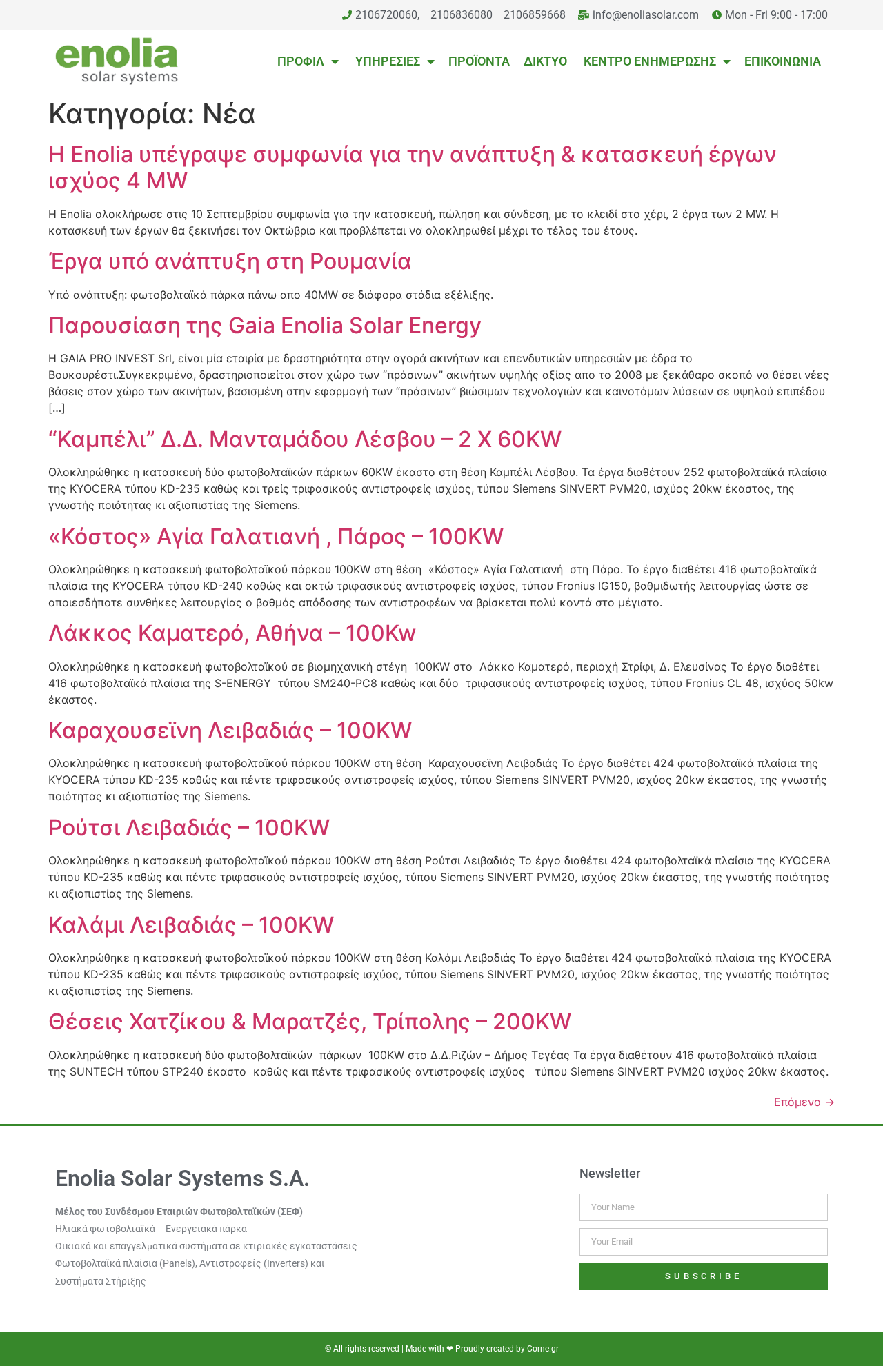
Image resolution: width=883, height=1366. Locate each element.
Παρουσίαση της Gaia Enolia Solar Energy (265, 325)
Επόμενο (804, 1102)
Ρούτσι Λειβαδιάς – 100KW (189, 827)
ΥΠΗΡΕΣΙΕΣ (386, 61)
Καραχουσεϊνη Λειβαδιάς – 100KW (230, 730)
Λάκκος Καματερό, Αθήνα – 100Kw (232, 633)
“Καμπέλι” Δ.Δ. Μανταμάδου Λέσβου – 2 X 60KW (305, 439)
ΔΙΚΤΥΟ (545, 61)
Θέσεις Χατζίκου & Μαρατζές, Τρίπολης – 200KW (309, 1021)
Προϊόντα (479, 61)
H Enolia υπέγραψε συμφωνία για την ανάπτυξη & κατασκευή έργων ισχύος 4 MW (412, 167)
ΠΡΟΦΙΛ (299, 61)
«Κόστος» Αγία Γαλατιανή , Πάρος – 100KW (276, 536)
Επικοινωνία (782, 61)
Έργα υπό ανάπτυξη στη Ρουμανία (230, 261)
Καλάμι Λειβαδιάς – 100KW (191, 924)
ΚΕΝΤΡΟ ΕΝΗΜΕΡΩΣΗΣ (648, 61)
